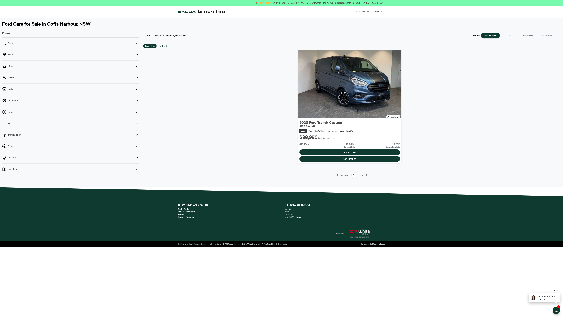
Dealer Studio (378, 244)
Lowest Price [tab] (547, 35)
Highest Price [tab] (528, 35)
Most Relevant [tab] (490, 35)
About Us (287, 209)
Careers (286, 212)
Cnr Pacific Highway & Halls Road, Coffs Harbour (335, 2)
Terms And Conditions (292, 217)
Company (376, 12)
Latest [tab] (509, 35)
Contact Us (288, 214)
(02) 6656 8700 (374, 2)
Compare (394, 117)
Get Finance (349, 158)
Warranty (181, 214)
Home (354, 12)
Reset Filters (150, 46)
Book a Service (183, 209)
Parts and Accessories (186, 212)
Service (363, 12)
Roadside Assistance (186, 217)
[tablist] (518, 35)
